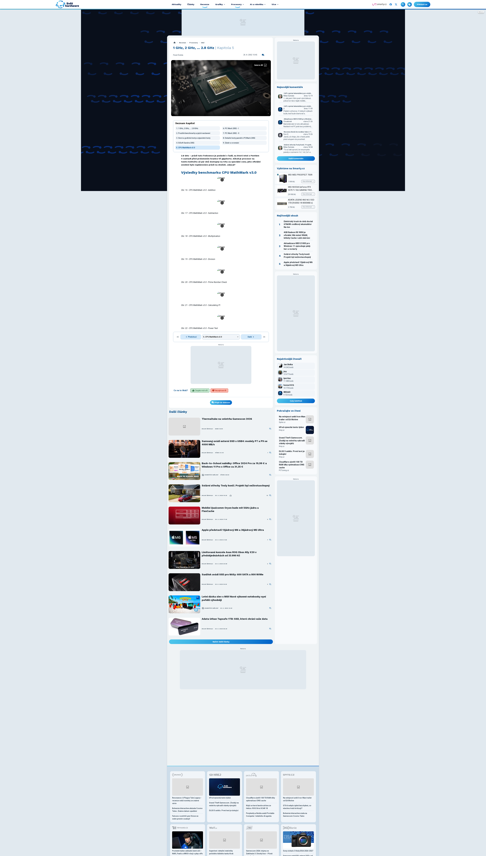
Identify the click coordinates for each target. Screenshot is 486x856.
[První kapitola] (177, 337)
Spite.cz (282, 422)
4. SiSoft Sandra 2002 (185, 143)
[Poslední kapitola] (264, 337)
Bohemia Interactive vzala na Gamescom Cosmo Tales (295, 814)
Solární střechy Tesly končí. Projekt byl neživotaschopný (236, 485)
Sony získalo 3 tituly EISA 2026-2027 (298, 851)
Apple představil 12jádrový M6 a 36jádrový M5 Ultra (233, 530)
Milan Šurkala (207, 428)
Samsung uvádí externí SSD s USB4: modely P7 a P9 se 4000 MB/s (234, 443)
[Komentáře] (263, 55)
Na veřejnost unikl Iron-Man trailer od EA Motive (292, 418)
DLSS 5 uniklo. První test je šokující (292, 452)
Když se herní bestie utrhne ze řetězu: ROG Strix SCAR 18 (258, 807)
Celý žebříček (296, 401)
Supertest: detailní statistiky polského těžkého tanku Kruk (221, 852)
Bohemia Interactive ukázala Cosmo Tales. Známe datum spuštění (187, 809)
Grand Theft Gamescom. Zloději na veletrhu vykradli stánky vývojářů (292, 441)
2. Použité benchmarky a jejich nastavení (193, 133)
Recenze (182, 43)
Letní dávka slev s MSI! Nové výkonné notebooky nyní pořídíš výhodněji (234, 598)
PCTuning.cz (284, 470)
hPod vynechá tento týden (291, 427)
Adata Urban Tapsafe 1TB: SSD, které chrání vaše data (235, 618)
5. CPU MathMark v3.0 (185, 148)
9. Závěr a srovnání (231, 143)
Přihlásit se (422, 4)
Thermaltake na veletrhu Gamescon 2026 (227, 418)
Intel (202, 43)
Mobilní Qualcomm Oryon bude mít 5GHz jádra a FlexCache (230, 509)
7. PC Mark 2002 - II (231, 133)
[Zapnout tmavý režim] (409, 4)
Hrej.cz (281, 430)
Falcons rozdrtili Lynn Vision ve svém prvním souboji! (185, 817)
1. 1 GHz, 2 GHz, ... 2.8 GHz (187, 128)
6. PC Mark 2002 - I (231, 128)
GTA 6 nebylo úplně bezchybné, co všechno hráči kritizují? (297, 807)
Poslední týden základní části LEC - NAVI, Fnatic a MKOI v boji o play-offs (187, 852)
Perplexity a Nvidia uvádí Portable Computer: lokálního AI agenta (260, 814)
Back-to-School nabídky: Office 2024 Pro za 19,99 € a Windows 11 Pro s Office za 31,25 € (234, 465)
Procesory (193, 43)
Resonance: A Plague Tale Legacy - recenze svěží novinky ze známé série (186, 800)
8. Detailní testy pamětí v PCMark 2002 (239, 138)
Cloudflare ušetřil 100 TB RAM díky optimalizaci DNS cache (291, 465)
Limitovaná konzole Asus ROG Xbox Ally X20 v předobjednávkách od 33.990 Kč (229, 554)
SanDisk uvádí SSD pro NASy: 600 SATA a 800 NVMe (232, 574)
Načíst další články (221, 642)
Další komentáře (296, 158)
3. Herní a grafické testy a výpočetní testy (193, 138)
